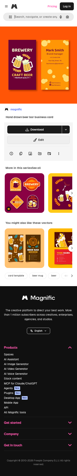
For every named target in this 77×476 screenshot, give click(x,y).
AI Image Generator (16, 364)
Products (10, 347)
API (6, 407)
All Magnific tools (15, 412)
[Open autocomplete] (8, 16)
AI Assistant (11, 359)
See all (36, 168)
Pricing (52, 6)
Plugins (12, 393)
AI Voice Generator (16, 374)
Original (25, 34)
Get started (12, 422)
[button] (38, 331)
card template (16, 275)
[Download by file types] (66, 129)
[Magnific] (38, 299)
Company (11, 434)
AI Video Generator (16, 369)
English (38, 330)
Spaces (8, 354)
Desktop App (15, 398)
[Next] (71, 193)
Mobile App (11, 402)
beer (53, 275)
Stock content (13, 378)
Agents (11, 388)
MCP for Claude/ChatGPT (20, 383)
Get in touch (13, 445)
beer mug (37, 275)
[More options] (59, 154)
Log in (67, 6)
